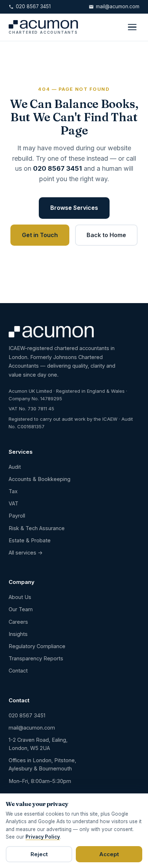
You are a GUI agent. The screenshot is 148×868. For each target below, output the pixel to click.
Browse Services (74, 207)
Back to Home (106, 235)
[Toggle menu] (132, 27)
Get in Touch (40, 235)
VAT (13, 503)
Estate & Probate (30, 540)
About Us (20, 597)
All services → (26, 552)
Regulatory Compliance (37, 646)
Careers (18, 622)
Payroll (17, 516)
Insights (18, 634)
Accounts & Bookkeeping (39, 479)
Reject (39, 854)
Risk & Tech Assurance (37, 528)
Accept (109, 854)
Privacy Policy (43, 837)
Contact (18, 670)
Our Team (21, 609)
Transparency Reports (36, 658)
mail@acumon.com (117, 6)
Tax (13, 491)
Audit (15, 467)
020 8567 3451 (33, 6)
